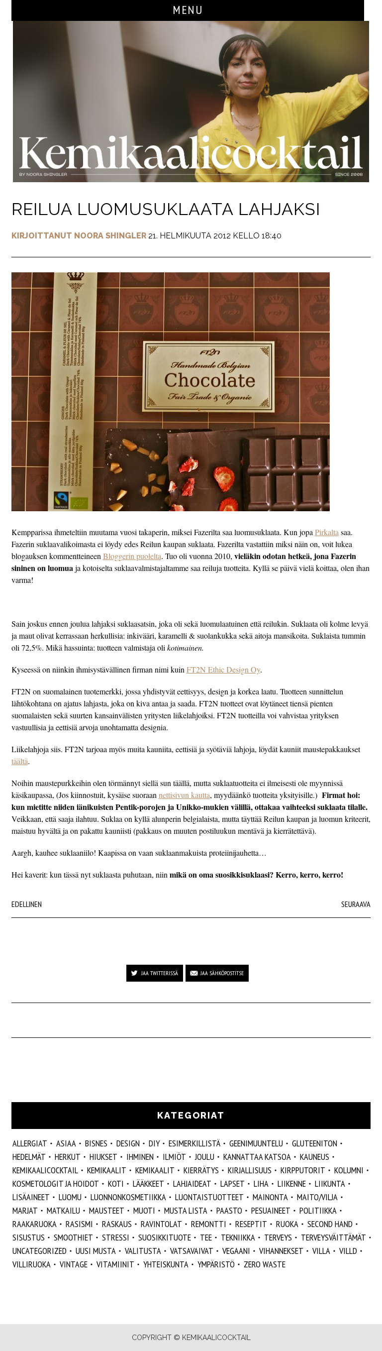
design (128, 1143)
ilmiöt (174, 1156)
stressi (115, 1237)
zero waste (265, 1264)
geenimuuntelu (256, 1143)
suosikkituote (164, 1237)
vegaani (236, 1250)
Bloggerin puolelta (132, 556)
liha (261, 1183)
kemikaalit (155, 1170)
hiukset (103, 1156)
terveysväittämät (333, 1237)
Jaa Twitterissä (159, 973)
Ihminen (140, 1156)
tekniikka (238, 1237)
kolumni (349, 1170)
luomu (70, 1197)
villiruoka (31, 1264)
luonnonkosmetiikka (128, 1197)
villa (321, 1250)
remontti (208, 1224)
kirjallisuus (250, 1170)
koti (116, 1183)
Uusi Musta (96, 1250)
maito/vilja (317, 1197)
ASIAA (66, 1143)
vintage (74, 1264)
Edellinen (26, 904)
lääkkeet (148, 1183)
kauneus (314, 1156)
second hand (330, 1224)
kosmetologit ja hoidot (55, 1183)
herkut (68, 1156)
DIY (154, 1143)
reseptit (251, 1224)
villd (348, 1250)
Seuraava (356, 904)
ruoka (287, 1224)
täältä (19, 761)
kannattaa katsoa (257, 1156)
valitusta (143, 1250)
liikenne (292, 1183)
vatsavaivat (191, 1250)
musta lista (185, 1210)
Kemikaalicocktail (45, 1170)
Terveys (278, 1237)
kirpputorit (303, 1170)
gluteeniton (314, 1143)
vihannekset (281, 1250)
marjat (25, 1210)
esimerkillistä (194, 1143)
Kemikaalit (106, 1170)
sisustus (28, 1237)
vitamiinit (115, 1264)
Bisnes (96, 1143)
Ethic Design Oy (233, 669)
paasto (229, 1210)
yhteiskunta (166, 1264)
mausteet (106, 1210)
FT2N (196, 669)
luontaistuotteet (209, 1197)
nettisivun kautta (184, 794)
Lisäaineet (31, 1197)
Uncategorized (39, 1250)
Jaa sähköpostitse (222, 973)
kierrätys (201, 1170)
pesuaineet (270, 1210)
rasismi (79, 1224)
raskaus (117, 1224)
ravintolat (161, 1224)
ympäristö (216, 1264)
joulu (204, 1156)
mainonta (270, 1197)
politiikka (318, 1210)
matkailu (63, 1210)
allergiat (29, 1143)
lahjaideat (192, 1183)
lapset (232, 1183)
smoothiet (73, 1237)
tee (206, 1237)
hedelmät (29, 1156)
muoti (144, 1210)
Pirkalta (327, 532)
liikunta (330, 1183)
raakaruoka (34, 1224)
